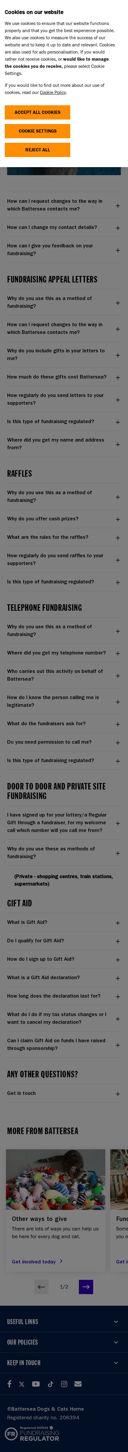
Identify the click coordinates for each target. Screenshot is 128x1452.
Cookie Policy (53, 92)
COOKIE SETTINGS (38, 131)
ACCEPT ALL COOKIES (37, 112)
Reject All (37, 149)
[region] (64, 83)
